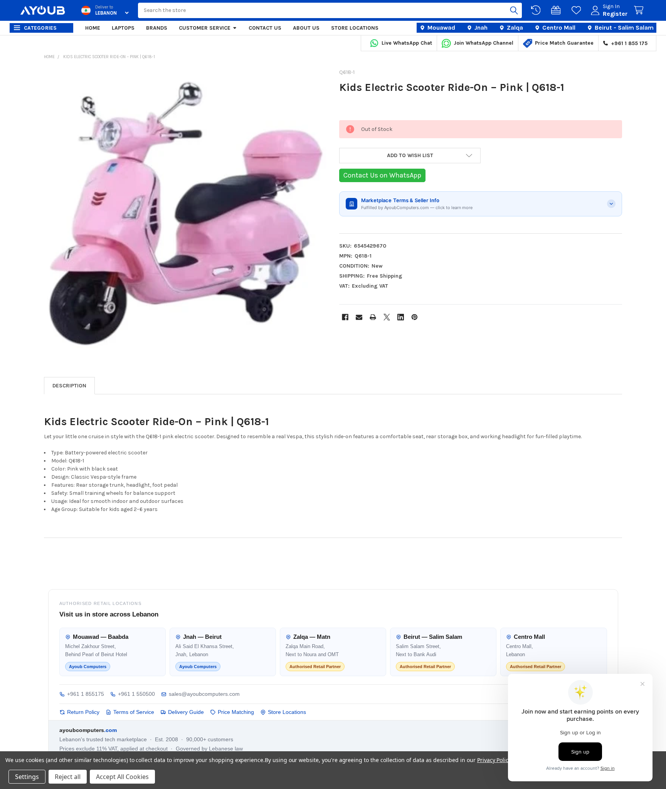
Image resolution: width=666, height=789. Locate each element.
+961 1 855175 (85, 694)
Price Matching (236, 712)
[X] (387, 317)
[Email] (359, 317)
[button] (410, 155)
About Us (306, 28)
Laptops (123, 28)
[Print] (373, 317)
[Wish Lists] (577, 10)
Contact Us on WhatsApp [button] (382, 175)
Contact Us (265, 28)
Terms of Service (133, 712)
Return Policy (83, 712)
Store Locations (354, 28)
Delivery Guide (186, 712)
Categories (40, 28)
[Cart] (640, 10)
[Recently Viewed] (537, 10)
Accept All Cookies (122, 776)
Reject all (68, 776)
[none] (185, 211)
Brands (156, 28)
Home (92, 28)
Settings (27, 776)
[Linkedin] (401, 317)
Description (69, 385)
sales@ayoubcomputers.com (204, 694)
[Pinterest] (414, 317)
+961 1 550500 (136, 694)
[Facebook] (345, 317)
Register (615, 13)
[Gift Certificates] (557, 10)
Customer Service (204, 28)
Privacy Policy (494, 760)
